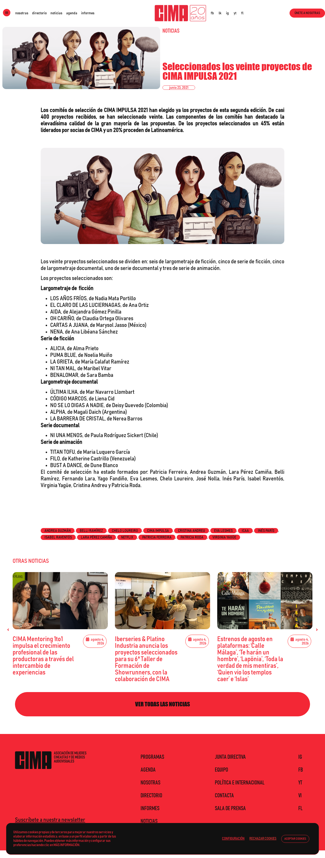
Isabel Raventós (58, 537)
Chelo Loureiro (125, 531)
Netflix (127, 537)
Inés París (266, 531)
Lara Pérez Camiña (96, 537)
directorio (39, 13)
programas (152, 757)
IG (300, 757)
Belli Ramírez (91, 531)
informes (87, 13)
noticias (56, 13)
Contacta (224, 795)
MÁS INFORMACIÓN (66, 845)
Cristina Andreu (191, 531)
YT (300, 783)
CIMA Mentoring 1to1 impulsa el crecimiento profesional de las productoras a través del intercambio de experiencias (43, 656)
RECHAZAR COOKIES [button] (262, 838)
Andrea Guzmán (57, 531)
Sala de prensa (230, 808)
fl (242, 13)
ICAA (245, 531)
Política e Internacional (240, 783)
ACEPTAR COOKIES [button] (295, 838)
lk (220, 13)
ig (227, 13)
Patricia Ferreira (157, 537)
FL (300, 808)
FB (300, 770)
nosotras (21, 13)
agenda (71, 13)
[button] (8, 630)
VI (300, 795)
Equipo (221, 770)
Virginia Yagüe (224, 537)
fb (212, 13)
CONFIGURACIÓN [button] (233, 838)
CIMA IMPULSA (158, 531)
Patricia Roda (192, 537)
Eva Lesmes (223, 531)
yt (235, 13)
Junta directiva (230, 757)
